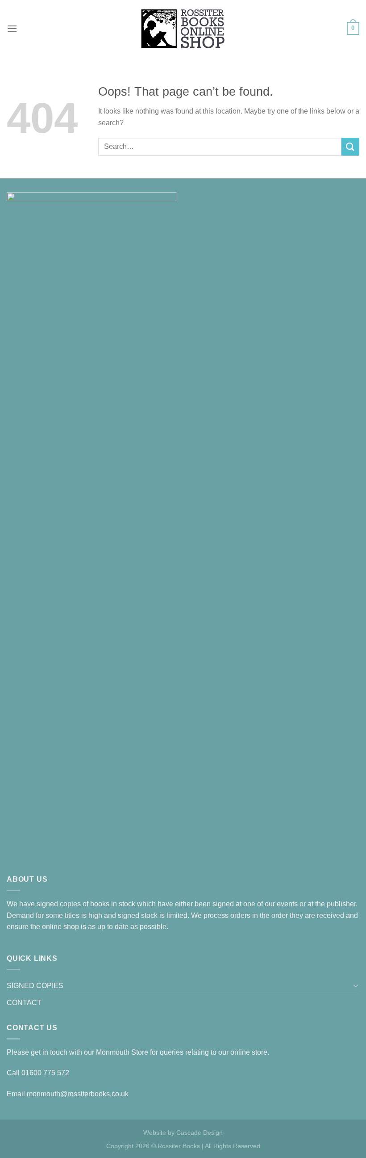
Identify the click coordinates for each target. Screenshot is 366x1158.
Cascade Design (199, 1132)
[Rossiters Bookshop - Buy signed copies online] (183, 28)
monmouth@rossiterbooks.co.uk (78, 1094)
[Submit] (350, 146)
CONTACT (24, 1002)
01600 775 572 (45, 1073)
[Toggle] (355, 985)
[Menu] (12, 28)
